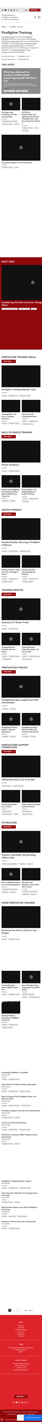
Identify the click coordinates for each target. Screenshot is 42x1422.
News (18, 91)
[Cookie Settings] (1, 1419)
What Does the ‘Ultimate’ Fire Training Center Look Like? (20, 1194)
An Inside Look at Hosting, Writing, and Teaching (9, 114)
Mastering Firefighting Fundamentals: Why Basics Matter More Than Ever (10, 492)
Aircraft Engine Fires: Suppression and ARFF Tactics (31, 987)
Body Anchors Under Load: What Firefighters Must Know (19, 1208)
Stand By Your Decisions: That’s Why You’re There (30, 884)
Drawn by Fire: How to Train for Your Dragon (19, 931)
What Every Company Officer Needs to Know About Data (20, 1136)
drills (6, 43)
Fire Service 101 (18, 43)
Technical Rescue (6, 786)
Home (4, 27)
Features (4, 396)
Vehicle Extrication (18, 786)
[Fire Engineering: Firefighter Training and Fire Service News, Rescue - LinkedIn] (11, 10)
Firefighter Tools (33, 498)
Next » (31, 1310)
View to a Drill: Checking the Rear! (29, 415)
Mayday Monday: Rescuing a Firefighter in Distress (21, 543)
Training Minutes (13, 628)
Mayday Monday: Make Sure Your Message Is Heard (11, 572)
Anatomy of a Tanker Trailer (15, 622)
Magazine (30, 864)
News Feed (24, 91)
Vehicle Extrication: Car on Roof (9, 805)
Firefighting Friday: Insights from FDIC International (20, 701)
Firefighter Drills (13, 396)
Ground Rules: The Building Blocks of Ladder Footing (29, 491)
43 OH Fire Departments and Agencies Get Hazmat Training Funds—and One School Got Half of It (31, 117)
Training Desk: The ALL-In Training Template (9, 416)
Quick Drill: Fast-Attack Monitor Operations (19, 1084)
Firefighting (5, 501)
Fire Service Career (7, 124)
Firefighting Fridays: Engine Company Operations (9, 729)
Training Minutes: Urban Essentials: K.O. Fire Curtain (30, 649)
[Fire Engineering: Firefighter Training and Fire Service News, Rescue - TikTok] (14, 10)
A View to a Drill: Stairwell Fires (14, 1123)
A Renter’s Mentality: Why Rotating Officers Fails (19, 856)
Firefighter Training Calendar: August (16, 1181)
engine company (19, 50)
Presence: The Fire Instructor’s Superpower (19, 1221)
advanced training (15, 46)
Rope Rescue (12, 1216)
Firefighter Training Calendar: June (18, 389)
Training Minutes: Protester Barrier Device (8, 649)
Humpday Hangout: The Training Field (17, 163)
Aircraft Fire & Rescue (28, 994)
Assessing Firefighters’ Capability (15, 1072)
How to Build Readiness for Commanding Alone (11, 883)
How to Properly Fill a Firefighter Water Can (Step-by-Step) (19, 1097)
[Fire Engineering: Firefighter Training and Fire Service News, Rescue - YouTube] (5, 10)
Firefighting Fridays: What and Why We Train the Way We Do (30, 729)
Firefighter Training (9, 91)
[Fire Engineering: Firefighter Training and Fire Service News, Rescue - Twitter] (17, 10)
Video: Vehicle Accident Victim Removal (31, 805)
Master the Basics (10, 464)
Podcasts (16, 124)
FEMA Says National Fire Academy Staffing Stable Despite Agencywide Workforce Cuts (20, 76)
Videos (16, 167)
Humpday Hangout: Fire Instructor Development (21, 1111)
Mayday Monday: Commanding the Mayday (29, 572)
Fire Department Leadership (9, 121)
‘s (8, 37)
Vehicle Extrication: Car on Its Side (18, 779)
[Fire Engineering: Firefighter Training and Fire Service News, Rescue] (11, 17)
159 (26, 1310)
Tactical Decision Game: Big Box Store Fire (10, 987)
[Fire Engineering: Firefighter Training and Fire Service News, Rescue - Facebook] (8, 10)
